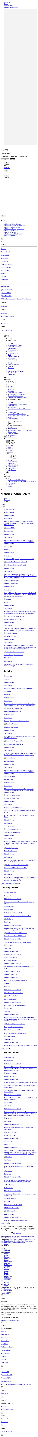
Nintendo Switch (5, 252)
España (6, 1244)
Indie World (11, 463)
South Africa (7, 1263)
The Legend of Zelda (7, 264)
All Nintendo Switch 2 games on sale (14, 225)
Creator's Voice (12, 466)
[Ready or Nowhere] (10, 892)
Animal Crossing (5, 270)
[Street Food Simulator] (11, 996)
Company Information (27, 1236)
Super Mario (4, 261)
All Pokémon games (10, 235)
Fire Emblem (4, 279)
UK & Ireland (8, 1261)
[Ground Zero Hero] (10, 1198)
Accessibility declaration (13, 1242)
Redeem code (11, 374)
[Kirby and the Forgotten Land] (13, 708)
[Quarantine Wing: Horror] (12, 971)
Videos (10, 450)
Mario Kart (4, 273)
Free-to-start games (13, 353)
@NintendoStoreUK (6, 290)
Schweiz (6, 1284)
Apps (9, 447)
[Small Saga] (8, 1008)
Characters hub (12, 358)
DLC (9, 355)
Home (6, 498)
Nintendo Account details (11, 7)
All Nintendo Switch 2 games (12, 224)
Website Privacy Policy (11, 1238)
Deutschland (7, 1258)
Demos (10, 351)
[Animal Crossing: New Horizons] (14, 652)
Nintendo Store (5, 258)
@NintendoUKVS (6, 293)
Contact (22, 1242)
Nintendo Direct (12, 462)
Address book (8, 5)
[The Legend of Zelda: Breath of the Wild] (16, 865)
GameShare (11, 391)
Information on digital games (16, 371)
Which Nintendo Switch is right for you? (19, 409)
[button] (20, 335)
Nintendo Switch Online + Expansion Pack (20, 430)
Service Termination (25, 1239)
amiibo (10, 417)
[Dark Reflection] (9, 1185)
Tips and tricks (12, 468)
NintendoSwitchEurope (7, 316)
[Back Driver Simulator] (11, 957)
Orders (6, 4)
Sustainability (12, 1241)
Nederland (7, 1250)
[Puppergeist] (8, 1171)
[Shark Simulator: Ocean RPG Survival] (15, 933)
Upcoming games (13, 350)
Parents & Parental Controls (8, 1236)
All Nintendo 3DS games (11, 230)
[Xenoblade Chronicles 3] (11, 724)
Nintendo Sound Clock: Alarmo (17, 414)
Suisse (6, 1285)
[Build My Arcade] (9, 1211)
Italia (5, 1249)
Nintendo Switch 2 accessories (16, 394)
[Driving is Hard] (9, 1057)
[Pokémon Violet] (9, 528)
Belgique (6, 1257)
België (6, 1268)
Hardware (7, 500)
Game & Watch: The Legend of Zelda (18, 415)
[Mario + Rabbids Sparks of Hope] (14, 616)
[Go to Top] (19, 489)
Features (10, 388)
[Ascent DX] (8, 1141)
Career (9, 484)
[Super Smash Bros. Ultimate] (12, 829)
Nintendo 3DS (5, 255)
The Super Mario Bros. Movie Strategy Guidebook (22, 481)
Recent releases (12, 348)
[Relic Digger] (8, 919)
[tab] (19, 1233)
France (6, 1261)
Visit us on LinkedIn (6, 330)
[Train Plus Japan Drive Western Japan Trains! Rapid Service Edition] (20, 1087)
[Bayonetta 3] (8, 599)
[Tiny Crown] (8, 945)
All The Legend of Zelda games (13, 234)
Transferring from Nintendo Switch (17, 397)
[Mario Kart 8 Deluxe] (10, 633)
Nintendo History (12, 418)
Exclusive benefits (13, 433)
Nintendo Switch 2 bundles (15, 396)
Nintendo (3, 249)
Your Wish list (12, 373)
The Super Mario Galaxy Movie (17, 480)
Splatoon (3, 276)
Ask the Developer (13, 465)
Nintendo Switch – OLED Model (17, 404)
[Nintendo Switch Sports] (11, 580)
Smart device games (13, 356)
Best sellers (11, 368)
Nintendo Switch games (14, 346)
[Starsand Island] (9, 906)
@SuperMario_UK (6, 296)
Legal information (15, 1239)
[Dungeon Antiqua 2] (10, 1073)
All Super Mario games (10, 232)
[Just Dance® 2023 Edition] (12, 795)
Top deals (10, 366)
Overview (7, 2)
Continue (7, 1293)
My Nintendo (11, 483)
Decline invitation (6, 1320)
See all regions (8, 1292)
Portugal (6, 1253)
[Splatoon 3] (8, 546)
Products (10, 448)
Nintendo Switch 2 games (15, 345)
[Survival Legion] (9, 1036)
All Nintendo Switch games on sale (14, 229)
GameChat (11, 389)
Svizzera (6, 1274)
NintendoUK (4, 306)
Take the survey (15, 1320)
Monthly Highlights (13, 364)
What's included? (12, 428)
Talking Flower (12, 412)
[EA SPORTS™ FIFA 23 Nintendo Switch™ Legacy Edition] (20, 812)
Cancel (3, 1293)
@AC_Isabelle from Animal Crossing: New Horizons (16, 299)
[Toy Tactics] (8, 1102)
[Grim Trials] (8, 1118)
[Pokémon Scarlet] (9, 509)
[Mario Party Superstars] (11, 848)
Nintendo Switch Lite (14, 407)
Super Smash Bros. (6, 267)
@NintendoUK (5, 286)
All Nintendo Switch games (12, 227)
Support (19, 1236)
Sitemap (10, 486)
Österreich (7, 1279)
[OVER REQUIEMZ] (10, 1132)
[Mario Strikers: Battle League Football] (15, 562)
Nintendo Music (12, 435)
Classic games (12, 432)
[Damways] (7, 983)
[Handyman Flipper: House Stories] (14, 1024)
